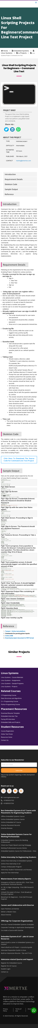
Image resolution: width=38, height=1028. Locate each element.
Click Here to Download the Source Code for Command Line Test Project (19, 459)
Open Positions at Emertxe (10, 909)
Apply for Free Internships (10, 873)
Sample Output (11, 189)
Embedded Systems (21, 51)
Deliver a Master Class (8, 912)
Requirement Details (14, 179)
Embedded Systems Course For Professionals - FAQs (18, 851)
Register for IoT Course (9, 966)
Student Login (5, 969)
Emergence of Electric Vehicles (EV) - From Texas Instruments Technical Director (17, 883)
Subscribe (19, 770)
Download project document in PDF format (19, 638)
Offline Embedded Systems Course (13, 816)
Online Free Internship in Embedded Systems (16, 861)
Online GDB (9, 636)
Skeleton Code (11, 184)
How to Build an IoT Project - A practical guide (16, 947)
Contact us (4, 972)
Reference (9, 194)
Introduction (10, 174)
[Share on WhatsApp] (18, 129)
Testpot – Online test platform (15, 631)
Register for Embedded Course (11, 963)
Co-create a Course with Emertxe (12, 930)
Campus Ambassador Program (11, 867)
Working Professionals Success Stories (14, 848)
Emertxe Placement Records (10, 825)
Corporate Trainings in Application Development (17, 927)
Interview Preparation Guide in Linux (13, 950)
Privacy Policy (5, 1010)
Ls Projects (22, 53)
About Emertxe (6, 915)
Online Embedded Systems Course (13, 819)
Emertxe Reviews (6, 828)
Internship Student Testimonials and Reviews (16, 870)
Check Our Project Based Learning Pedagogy (16, 845)
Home (5, 51)
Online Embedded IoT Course (11, 822)
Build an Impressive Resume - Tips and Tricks (16, 953)
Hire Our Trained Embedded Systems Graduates (17, 924)
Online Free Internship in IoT (11, 864)
